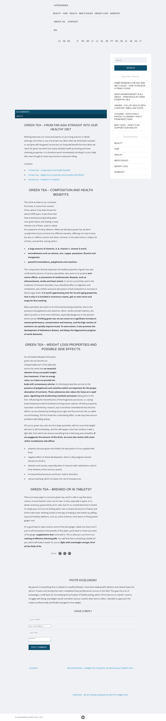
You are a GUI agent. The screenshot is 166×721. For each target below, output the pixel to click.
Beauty (57, 13)
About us (59, 21)
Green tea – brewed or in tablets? (44, 179)
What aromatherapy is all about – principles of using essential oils (129, 97)
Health (73, 13)
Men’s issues (86, 13)
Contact (73, 21)
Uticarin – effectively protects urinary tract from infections (128, 116)
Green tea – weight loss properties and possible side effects (56, 175)
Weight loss (101, 13)
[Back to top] (83, 717)
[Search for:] (130, 60)
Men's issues (121, 161)
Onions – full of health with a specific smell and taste (130, 106)
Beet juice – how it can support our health (127, 126)
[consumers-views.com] (34, 45)
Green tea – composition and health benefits (49, 170)
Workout (115, 13)
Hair (65, 13)
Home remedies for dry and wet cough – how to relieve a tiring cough (129, 86)
